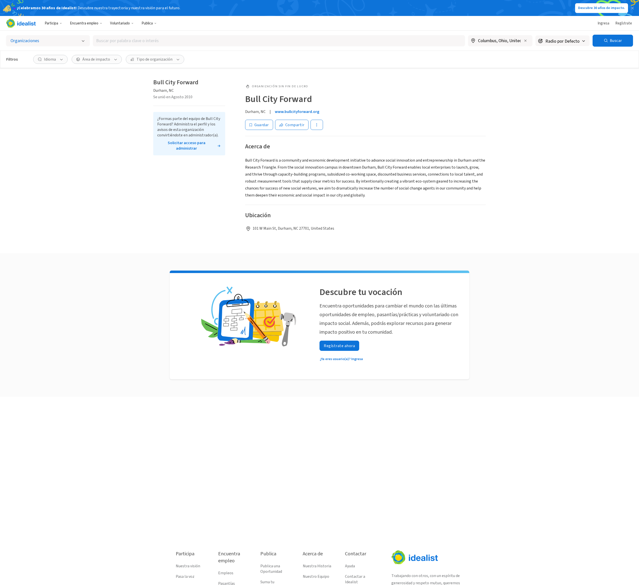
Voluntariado (120, 23)
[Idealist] (21, 23)
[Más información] (500, 41)
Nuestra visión (188, 566)
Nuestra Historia (317, 566)
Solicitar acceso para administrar (186, 145)
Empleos (225, 573)
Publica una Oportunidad (271, 568)
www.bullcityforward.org (297, 112)
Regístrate (623, 23)
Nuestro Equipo (316, 576)
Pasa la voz (185, 576)
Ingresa (603, 23)
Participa (51, 23)
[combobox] (279, 40)
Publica (147, 23)
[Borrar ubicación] (525, 40)
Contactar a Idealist (355, 579)
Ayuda (350, 566)
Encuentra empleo (84, 23)
